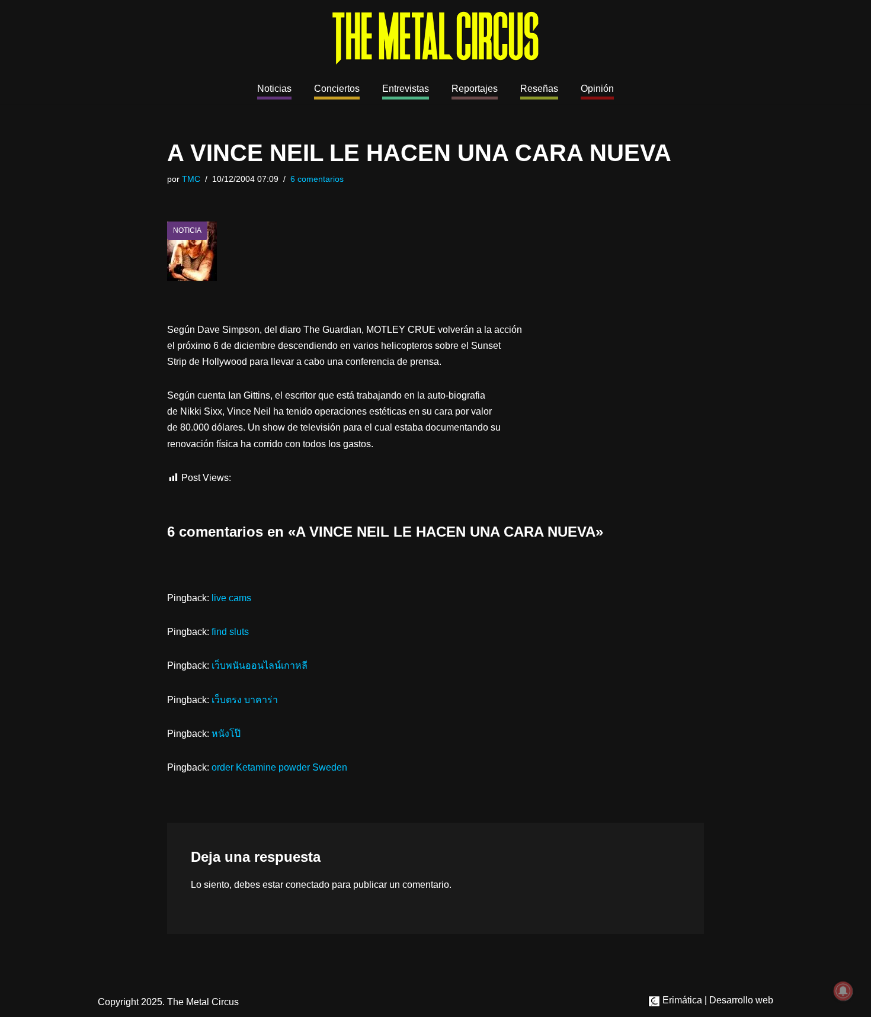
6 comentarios (317, 179)
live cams (231, 598)
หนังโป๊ (226, 734)
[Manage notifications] (843, 990)
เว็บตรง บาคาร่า (245, 700)
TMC (191, 179)
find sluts (230, 632)
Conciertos (337, 89)
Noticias (274, 89)
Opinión (597, 89)
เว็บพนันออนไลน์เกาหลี (260, 665)
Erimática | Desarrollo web (716, 1000)
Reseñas (539, 89)
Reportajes (474, 89)
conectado (307, 885)
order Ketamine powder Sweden (279, 767)
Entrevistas (405, 89)
